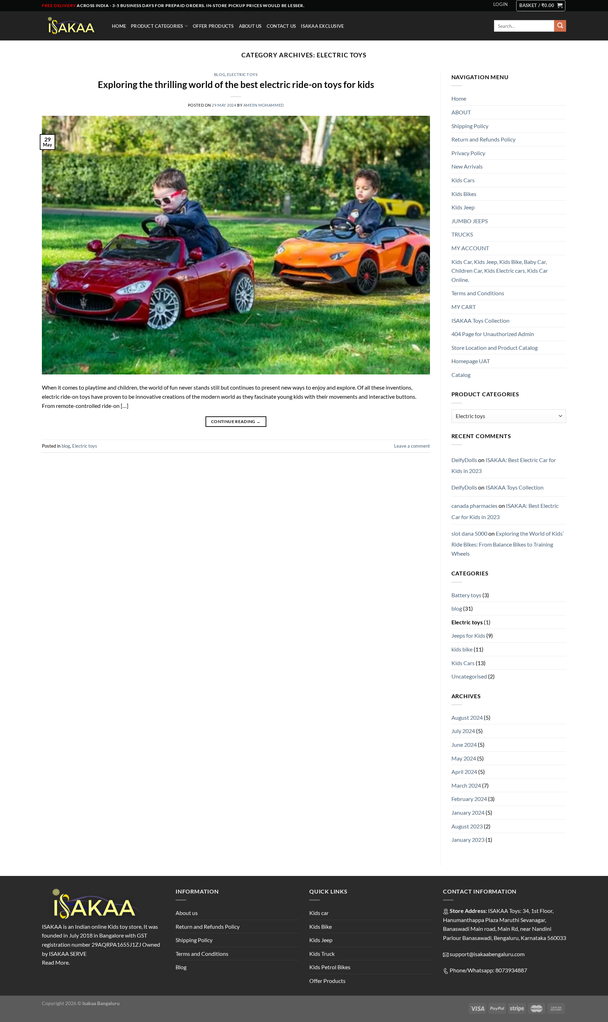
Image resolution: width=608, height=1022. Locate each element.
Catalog (460, 374)
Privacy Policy (468, 153)
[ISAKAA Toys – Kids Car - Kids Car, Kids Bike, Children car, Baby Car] (71, 25)
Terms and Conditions (477, 293)
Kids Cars (463, 180)
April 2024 (464, 771)
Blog (181, 967)
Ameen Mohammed (263, 105)
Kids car (319, 912)
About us (250, 26)
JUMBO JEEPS (469, 220)
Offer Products (213, 26)
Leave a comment (412, 446)
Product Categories (157, 26)
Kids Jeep (463, 207)
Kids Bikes (463, 193)
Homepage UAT (470, 361)
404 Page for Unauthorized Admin (492, 333)
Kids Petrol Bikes (329, 967)
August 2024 (467, 717)
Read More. (56, 962)
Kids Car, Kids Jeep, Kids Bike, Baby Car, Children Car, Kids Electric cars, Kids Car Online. (499, 270)
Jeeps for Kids (468, 635)
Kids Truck (322, 953)
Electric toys (242, 74)
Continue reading (236, 421)
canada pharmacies (474, 505)
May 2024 (463, 758)
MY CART (463, 306)
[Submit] (560, 26)
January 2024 (467, 812)
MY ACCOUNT (470, 248)
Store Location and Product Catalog (494, 347)
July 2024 (463, 730)
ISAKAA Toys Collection (480, 320)
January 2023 (467, 839)
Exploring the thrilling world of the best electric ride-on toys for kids (236, 84)
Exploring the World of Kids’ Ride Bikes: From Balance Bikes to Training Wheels (507, 543)
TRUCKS (462, 234)
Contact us (281, 26)
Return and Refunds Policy (483, 139)
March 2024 (466, 785)
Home (119, 26)
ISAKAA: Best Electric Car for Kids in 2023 (503, 465)
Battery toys (466, 595)
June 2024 (464, 744)
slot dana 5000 (469, 533)
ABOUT (461, 112)
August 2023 (467, 826)
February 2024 (469, 798)
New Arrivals (467, 166)
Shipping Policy (469, 125)
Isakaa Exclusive (322, 26)
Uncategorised (469, 676)
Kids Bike (320, 926)
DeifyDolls (464, 459)
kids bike (462, 649)
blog (219, 74)
